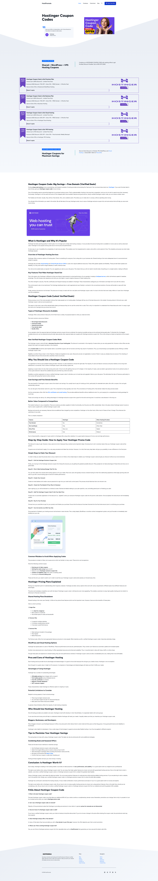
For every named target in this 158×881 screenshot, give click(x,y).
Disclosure (102, 861)
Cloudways (85, 3)
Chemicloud (92, 3)
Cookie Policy (102, 862)
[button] (101, 3)
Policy (101, 858)
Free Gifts (99, 152)
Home (79, 3)
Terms (101, 856)
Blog (98, 3)
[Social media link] (104, 872)
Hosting (80, 859)
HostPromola (46, 3)
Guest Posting (82, 862)
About (80, 858)
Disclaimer (102, 859)
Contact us (81, 861)
